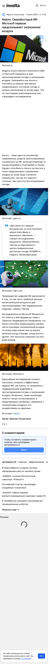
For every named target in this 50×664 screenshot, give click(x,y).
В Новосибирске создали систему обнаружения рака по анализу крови (21, 469)
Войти (24, 450)
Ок (41, 656)
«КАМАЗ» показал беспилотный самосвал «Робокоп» (18, 478)
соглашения (26, 659)
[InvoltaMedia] (13, 5)
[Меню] (3, 5)
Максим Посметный (20, 418)
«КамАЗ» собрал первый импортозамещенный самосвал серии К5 (24, 494)
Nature (16, 413)
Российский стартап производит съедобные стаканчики (19, 486)
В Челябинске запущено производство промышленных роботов (22, 502)
